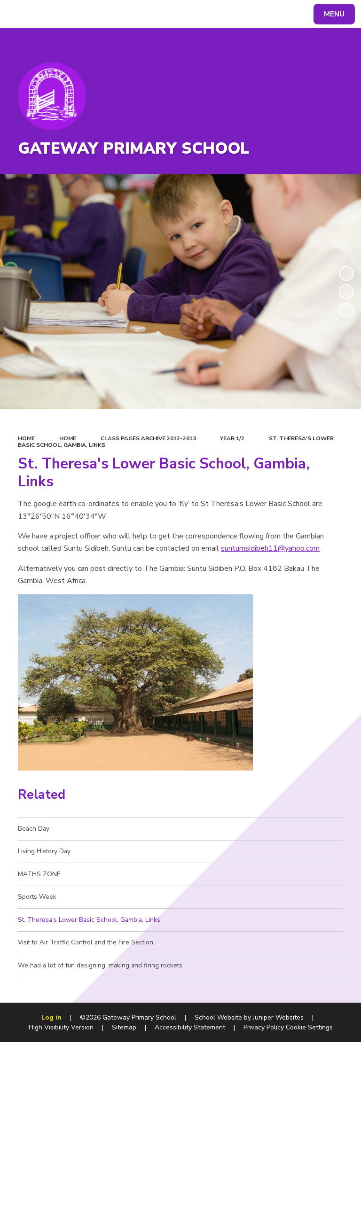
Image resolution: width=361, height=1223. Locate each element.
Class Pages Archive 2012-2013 (148, 438)
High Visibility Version (61, 1027)
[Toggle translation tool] (43, 14)
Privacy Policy (263, 1027)
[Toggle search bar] (19, 14)
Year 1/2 (232, 438)
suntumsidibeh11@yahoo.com (270, 548)
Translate (79, 15)
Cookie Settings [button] (309, 1027)
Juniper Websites (278, 1017)
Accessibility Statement (190, 1027)
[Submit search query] (118, 13)
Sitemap (124, 1027)
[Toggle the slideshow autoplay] (346, 273)
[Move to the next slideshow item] (346, 310)
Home (26, 438)
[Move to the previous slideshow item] (346, 291)
